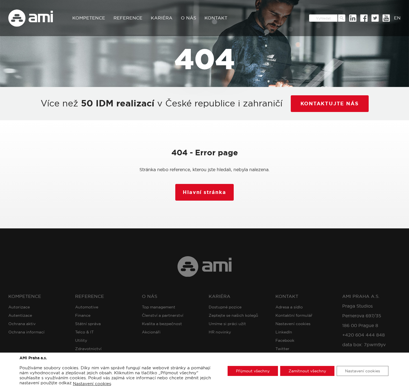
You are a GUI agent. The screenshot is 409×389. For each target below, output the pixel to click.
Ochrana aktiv (22, 323)
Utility (81, 340)
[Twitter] (375, 18)
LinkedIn (283, 332)
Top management (158, 307)
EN (397, 18)
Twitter (282, 348)
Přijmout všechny (253, 370)
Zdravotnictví (88, 348)
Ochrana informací (26, 332)
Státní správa (88, 323)
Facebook (284, 340)
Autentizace (20, 315)
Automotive (86, 307)
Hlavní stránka (204, 192)
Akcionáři (151, 332)
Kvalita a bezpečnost (162, 323)
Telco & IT (84, 332)
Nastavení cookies (293, 323)
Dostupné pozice (225, 307)
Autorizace (19, 307)
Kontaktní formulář (293, 315)
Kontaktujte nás (329, 104)
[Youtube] (386, 18)
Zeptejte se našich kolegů (233, 315)
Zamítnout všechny (307, 370)
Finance (82, 315)
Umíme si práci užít (227, 323)
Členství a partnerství (162, 315)
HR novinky (220, 332)
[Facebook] (364, 18)
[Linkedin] (352, 18)
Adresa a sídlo (289, 307)
